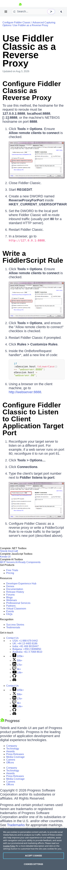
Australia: (27, 652)
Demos (10, 586)
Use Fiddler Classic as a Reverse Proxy (29, 50)
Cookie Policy (9, 845)
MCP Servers (7, 562)
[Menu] (6, 11)
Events (10, 611)
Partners (11, 605)
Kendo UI (5, 556)
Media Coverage (15, 757)
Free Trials (12, 570)
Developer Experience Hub (21, 583)
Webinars (11, 600)
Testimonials (13, 627)
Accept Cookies (33, 855)
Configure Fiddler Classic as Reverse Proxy (31, 91)
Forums (10, 594)
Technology (12, 748)
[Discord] (14, 680)
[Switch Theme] (61, 11)
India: (25, 646)
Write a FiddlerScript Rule (32, 256)
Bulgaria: (26, 649)
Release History (15, 592)
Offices (10, 762)
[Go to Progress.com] (10, 722)
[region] (33, 849)
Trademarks (16, 825)
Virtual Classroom (16, 608)
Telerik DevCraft (9, 551)
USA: (25, 640)
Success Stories (15, 624)
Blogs (9, 597)
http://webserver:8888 (25, 392)
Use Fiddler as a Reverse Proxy (30, 25)
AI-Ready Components (28, 562)
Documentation (14, 589)
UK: (24, 643)
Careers (10, 759)
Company (11, 745)
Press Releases (15, 754)
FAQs (9, 614)
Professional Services (18, 603)
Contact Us (12, 638)
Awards (10, 751)
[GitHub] (14, 677)
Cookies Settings (33, 864)
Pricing (10, 573)
